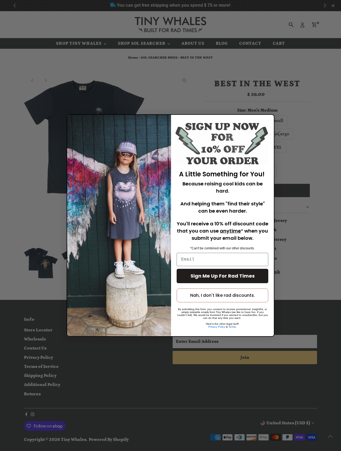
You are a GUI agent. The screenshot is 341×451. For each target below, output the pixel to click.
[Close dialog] (267, 121)
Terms (232, 326)
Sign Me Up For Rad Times (222, 276)
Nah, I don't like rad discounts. (222, 295)
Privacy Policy (216, 326)
